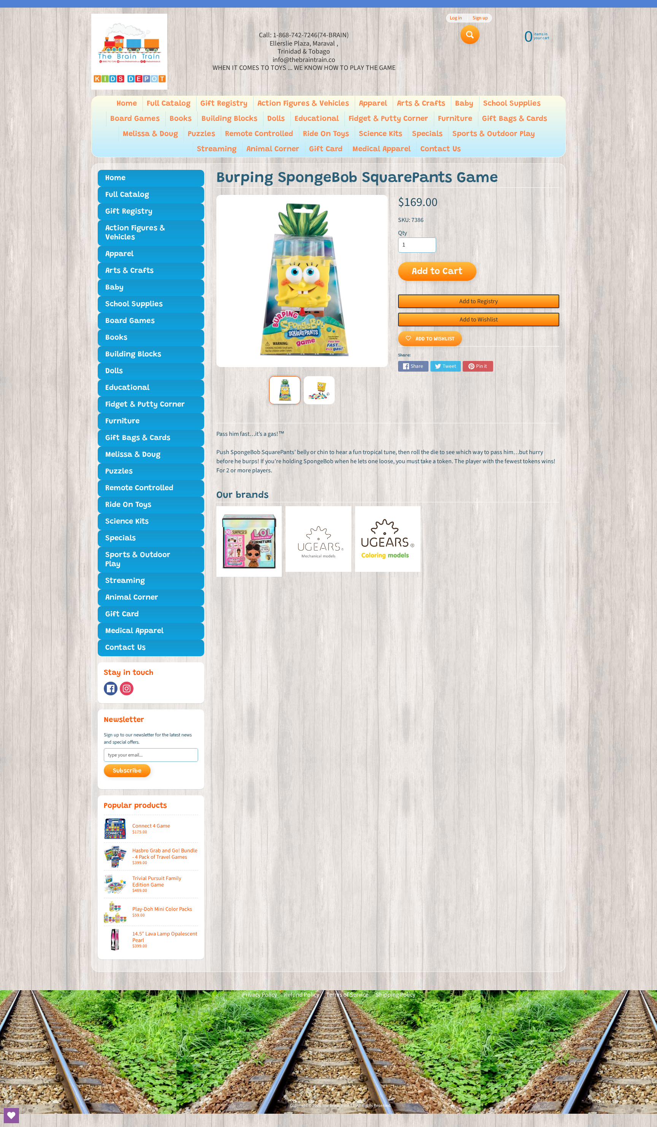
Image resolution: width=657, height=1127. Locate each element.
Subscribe (127, 771)
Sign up (480, 18)
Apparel (373, 104)
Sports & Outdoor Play (493, 134)
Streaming (216, 149)
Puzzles (201, 134)
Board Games (135, 119)
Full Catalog (168, 104)
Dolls (276, 119)
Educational (317, 119)
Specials (427, 134)
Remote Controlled (259, 134)
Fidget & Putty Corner (388, 119)
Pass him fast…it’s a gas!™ (250, 434)
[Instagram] (126, 688)
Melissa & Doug (150, 134)
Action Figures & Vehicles (303, 104)
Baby (464, 104)
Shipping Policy (395, 995)
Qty (402, 233)
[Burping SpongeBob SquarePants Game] (284, 390)
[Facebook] (110, 688)
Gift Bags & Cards (514, 119)
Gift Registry (224, 104)
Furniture (455, 119)
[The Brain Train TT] (129, 52)
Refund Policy (301, 995)
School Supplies (512, 104)
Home (127, 104)
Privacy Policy (259, 995)
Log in (456, 18)
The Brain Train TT (338, 1105)
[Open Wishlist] (11, 1115)
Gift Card (326, 149)
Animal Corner (272, 149)
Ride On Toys (326, 134)
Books (181, 119)
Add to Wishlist (479, 319)
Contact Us (441, 149)
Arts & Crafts (421, 104)
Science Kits (380, 134)
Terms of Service (347, 995)
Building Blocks (229, 119)
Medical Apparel (381, 149)
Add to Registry (478, 301)
